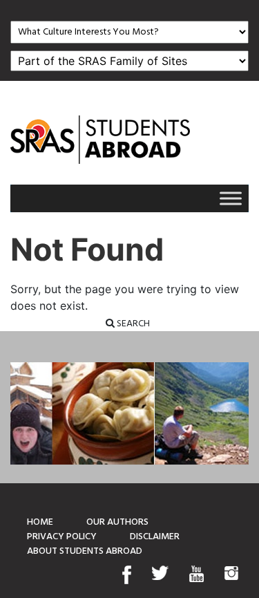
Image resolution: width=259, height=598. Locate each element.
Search (132, 324)
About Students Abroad (84, 551)
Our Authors (117, 522)
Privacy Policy (62, 537)
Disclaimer (155, 537)
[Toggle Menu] (231, 198)
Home (40, 522)
